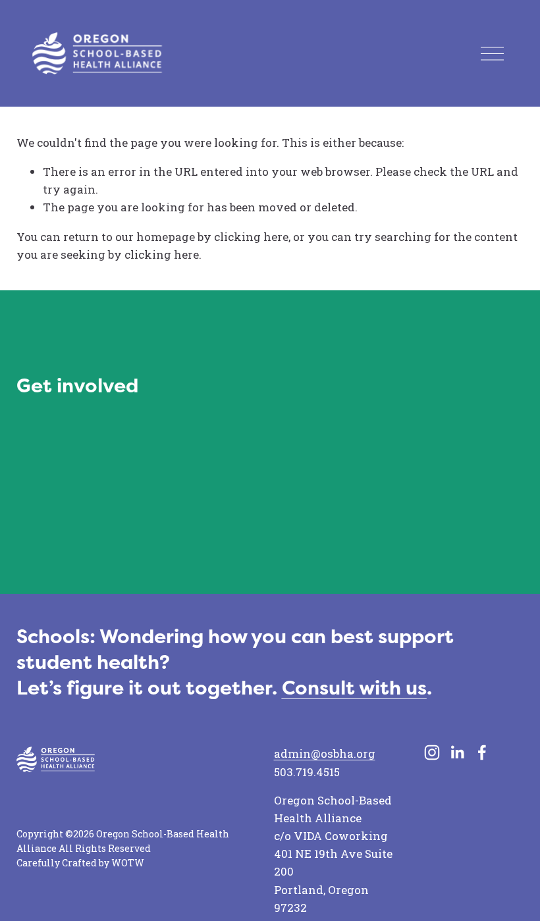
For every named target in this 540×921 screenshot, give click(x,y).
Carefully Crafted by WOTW (80, 862)
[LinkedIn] (457, 752)
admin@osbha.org (324, 753)
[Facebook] (482, 752)
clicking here (251, 236)
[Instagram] (432, 752)
